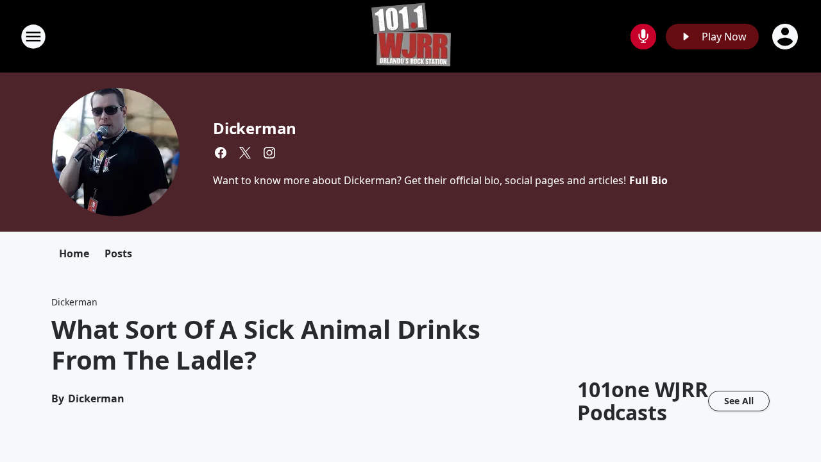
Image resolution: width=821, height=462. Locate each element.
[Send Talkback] (643, 36)
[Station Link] (411, 36)
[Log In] (786, 36)
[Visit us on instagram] (269, 152)
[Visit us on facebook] (220, 152)
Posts (118, 253)
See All (739, 401)
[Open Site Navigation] (33, 36)
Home (74, 253)
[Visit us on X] (245, 152)
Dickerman (254, 128)
